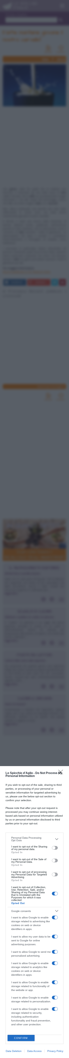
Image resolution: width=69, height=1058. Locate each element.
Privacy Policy (55, 1051)
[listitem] (34, 839)
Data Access (34, 1051)
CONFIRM (21, 1038)
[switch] (55, 848)
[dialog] (34, 912)
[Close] (61, 773)
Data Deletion (14, 1051)
